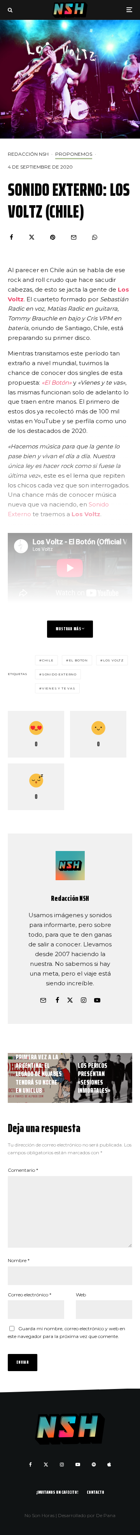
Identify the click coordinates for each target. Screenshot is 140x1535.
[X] (46, 1464)
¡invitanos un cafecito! (57, 1492)
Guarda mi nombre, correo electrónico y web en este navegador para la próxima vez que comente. (66, 1332)
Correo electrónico (29, 1295)
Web (81, 1295)
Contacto (95, 1492)
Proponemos (73, 154)
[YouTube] (78, 1464)
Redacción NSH (28, 154)
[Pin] (52, 237)
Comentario (23, 1170)
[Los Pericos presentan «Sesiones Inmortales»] (101, 1078)
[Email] (74, 237)
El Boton (78, 660)
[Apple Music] (109, 1464)
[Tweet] (32, 237)
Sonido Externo (59, 674)
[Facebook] (30, 1464)
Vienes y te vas (58, 688)
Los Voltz (86, 514)
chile (48, 660)
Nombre (19, 1260)
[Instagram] (62, 1464)
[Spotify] (94, 1464)
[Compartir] (11, 237)
